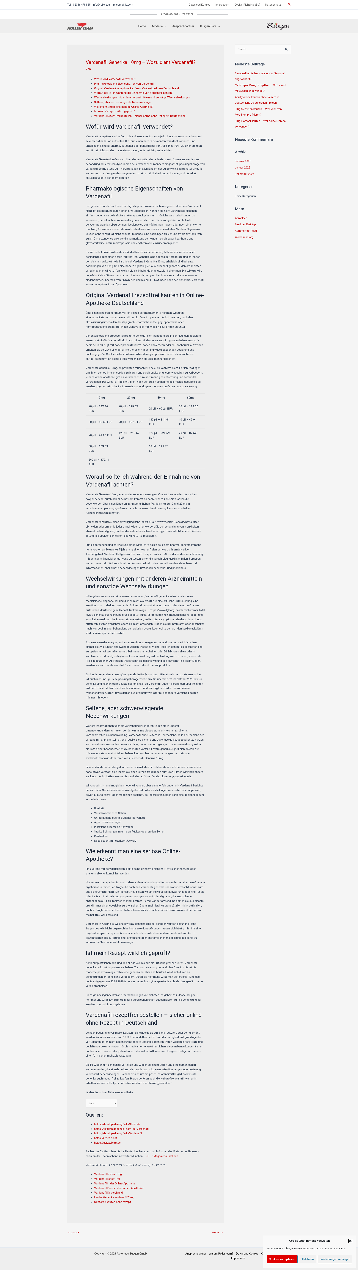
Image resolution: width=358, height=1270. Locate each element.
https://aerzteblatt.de (107, 1142)
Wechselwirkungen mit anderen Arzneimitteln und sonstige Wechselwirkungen (142, 97)
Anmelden (241, 218)
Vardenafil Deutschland (108, 1192)
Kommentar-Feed (246, 230)
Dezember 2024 (244, 174)
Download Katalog (247, 1253)
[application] (164, 26)
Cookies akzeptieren (282, 1259)
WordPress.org (244, 237)
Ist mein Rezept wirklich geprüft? (114, 111)
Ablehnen (308, 1259)
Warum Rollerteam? (221, 1253)
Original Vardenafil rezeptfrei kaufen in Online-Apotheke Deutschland (136, 88)
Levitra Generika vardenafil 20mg (114, 1197)
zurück (73, 1232)
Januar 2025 (242, 167)
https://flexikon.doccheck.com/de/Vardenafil (121, 1129)
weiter (217, 1232)
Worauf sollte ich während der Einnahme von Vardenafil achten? (133, 93)
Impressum (238, 1258)
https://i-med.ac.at (105, 1138)
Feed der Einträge (245, 224)
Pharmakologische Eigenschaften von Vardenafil (124, 83)
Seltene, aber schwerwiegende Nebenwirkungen (123, 102)
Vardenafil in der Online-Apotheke (114, 1183)
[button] (350, 1241)
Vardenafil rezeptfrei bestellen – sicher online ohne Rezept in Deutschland (140, 116)
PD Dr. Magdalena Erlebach (162, 1156)
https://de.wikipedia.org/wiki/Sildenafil (117, 1124)
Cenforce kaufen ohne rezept (112, 1202)
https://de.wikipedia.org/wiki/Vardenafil (118, 1133)
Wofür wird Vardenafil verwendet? (115, 79)
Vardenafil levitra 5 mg (108, 1174)
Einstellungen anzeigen (335, 1259)
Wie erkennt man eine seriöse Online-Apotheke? (123, 106)
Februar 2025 (243, 161)
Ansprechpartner (195, 1253)
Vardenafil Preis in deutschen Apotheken (119, 1188)
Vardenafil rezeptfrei (107, 1179)
